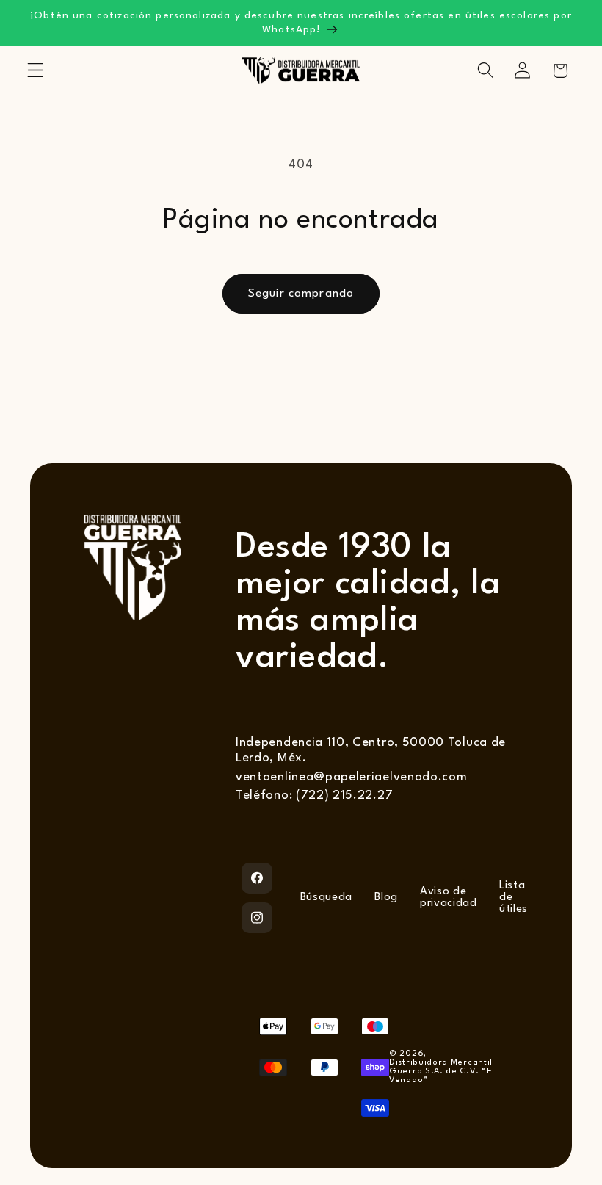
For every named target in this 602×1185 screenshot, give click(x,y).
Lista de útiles (513, 897)
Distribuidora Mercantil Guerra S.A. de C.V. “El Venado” (442, 1071)
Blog (386, 897)
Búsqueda (326, 897)
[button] (35, 71)
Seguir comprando (301, 294)
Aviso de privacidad (448, 897)
